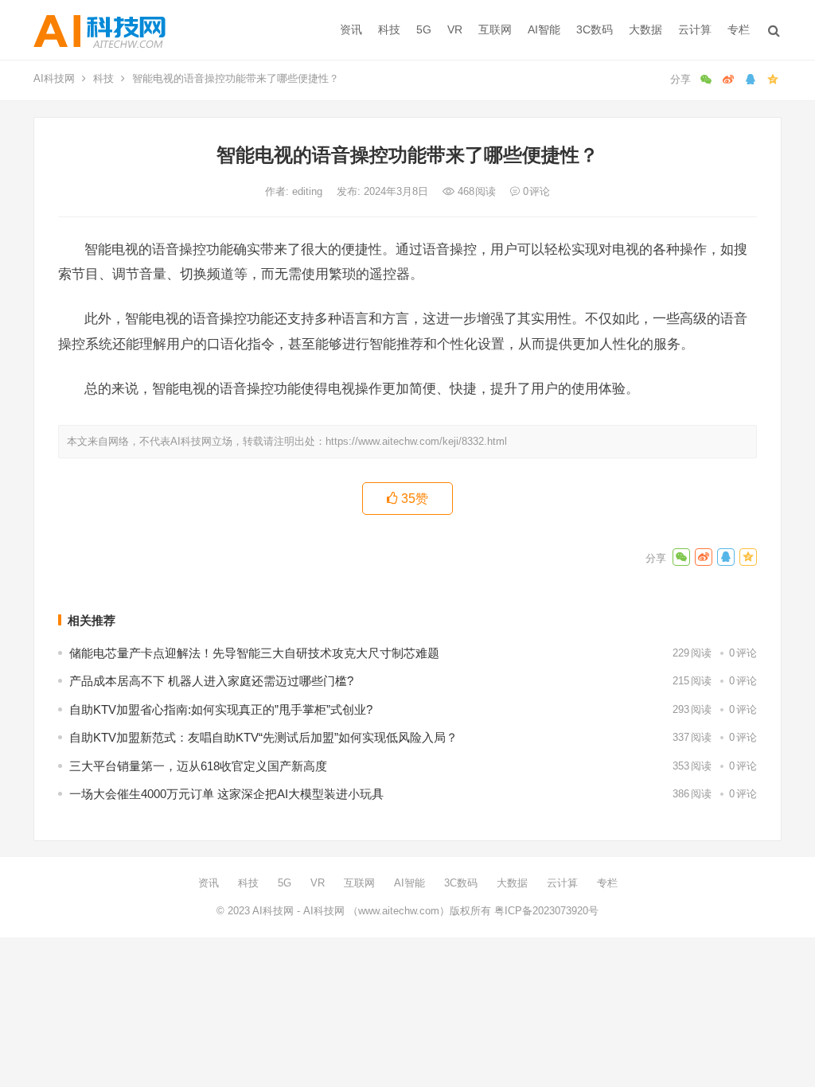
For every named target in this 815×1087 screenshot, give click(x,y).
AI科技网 (54, 78)
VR (454, 29)
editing (309, 191)
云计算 (695, 29)
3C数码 (594, 29)
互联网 (495, 29)
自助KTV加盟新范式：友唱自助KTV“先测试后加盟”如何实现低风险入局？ (263, 737)
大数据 (645, 29)
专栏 (738, 29)
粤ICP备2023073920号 (545, 911)
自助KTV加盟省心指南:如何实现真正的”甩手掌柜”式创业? (220, 709)
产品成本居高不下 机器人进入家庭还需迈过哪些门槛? (211, 681)
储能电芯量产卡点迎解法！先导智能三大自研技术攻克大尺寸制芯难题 (254, 653)
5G (423, 29)
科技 (389, 29)
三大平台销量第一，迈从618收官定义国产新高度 (198, 766)
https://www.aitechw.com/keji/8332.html (416, 441)
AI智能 (544, 29)
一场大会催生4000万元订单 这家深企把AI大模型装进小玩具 (226, 794)
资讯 (351, 29)
